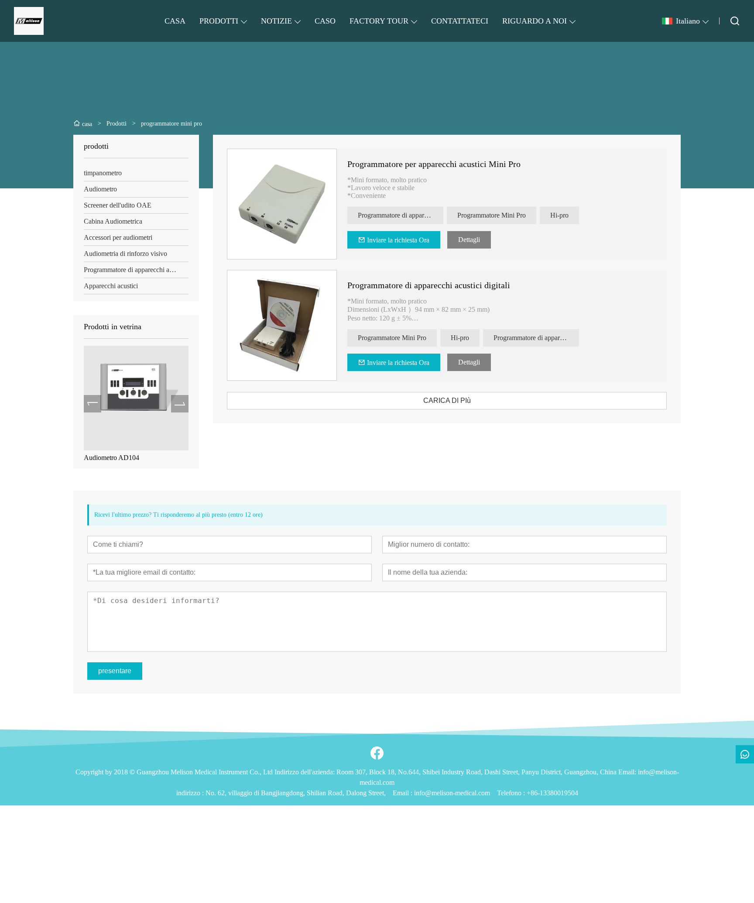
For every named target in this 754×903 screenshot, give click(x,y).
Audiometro (100, 189)
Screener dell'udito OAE (117, 205)
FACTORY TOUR (379, 21)
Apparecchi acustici (111, 286)
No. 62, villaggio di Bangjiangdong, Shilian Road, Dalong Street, (296, 793)
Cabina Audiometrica (113, 221)
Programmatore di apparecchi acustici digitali (428, 285)
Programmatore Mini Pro (491, 215)
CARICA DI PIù (447, 400)
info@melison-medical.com (452, 793)
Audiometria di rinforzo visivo (125, 253)
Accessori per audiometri (118, 237)
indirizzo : (191, 793)
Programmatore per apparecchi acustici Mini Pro (434, 164)
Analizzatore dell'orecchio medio (180, 457)
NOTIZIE (276, 21)
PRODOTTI (218, 21)
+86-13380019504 (552, 793)
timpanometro (103, 173)
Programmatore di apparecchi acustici (135, 269)
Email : (403, 793)
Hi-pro (559, 215)
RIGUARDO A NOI (534, 21)
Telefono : (512, 793)
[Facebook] (377, 753)
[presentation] (92, 403)
